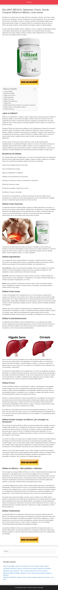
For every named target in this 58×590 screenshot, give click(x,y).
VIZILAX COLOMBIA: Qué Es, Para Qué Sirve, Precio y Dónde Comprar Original (26, 566)
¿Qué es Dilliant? (8, 91)
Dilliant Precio (7, 103)
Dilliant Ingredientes (9, 97)
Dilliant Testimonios (9, 109)
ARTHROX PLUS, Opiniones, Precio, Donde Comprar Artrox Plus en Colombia (25, 571)
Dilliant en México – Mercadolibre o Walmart (15, 107)
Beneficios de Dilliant (9, 93)
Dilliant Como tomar (9, 99)
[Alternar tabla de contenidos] (34, 89)
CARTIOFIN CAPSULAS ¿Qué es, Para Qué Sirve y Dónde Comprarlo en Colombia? (27, 568)
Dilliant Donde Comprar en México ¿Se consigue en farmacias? (20, 105)
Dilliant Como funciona (9, 95)
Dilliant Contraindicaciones (10, 101)
